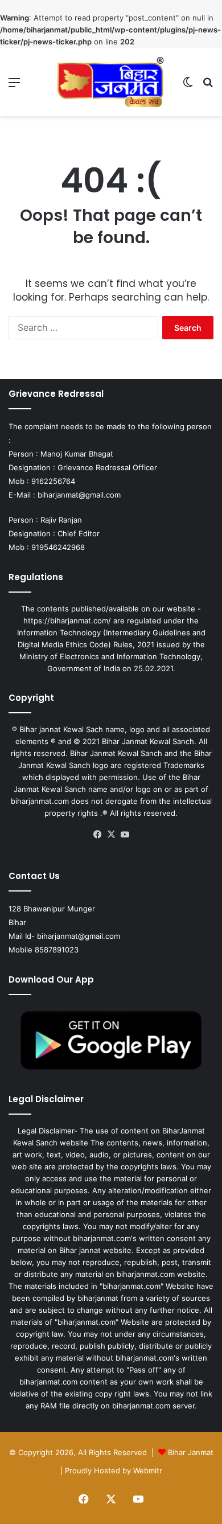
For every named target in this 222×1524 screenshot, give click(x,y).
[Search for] (207, 86)
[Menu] (14, 86)
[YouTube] (124, 834)
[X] (111, 834)
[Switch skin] (188, 86)
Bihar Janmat (190, 1452)
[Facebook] (97, 834)
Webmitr (147, 1470)
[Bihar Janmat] (111, 82)
